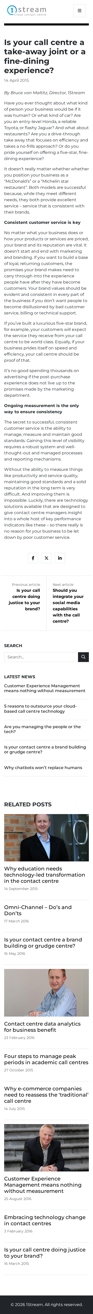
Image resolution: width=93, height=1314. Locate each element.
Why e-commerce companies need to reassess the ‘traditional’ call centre (46, 1095)
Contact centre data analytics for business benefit (42, 1027)
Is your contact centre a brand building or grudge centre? (43, 943)
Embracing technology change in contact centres (45, 1220)
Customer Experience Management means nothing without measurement (45, 688)
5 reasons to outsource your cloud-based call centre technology (40, 708)
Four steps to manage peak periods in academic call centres (46, 1059)
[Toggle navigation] (79, 10)
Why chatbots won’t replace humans (43, 767)
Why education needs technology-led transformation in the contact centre (44, 875)
